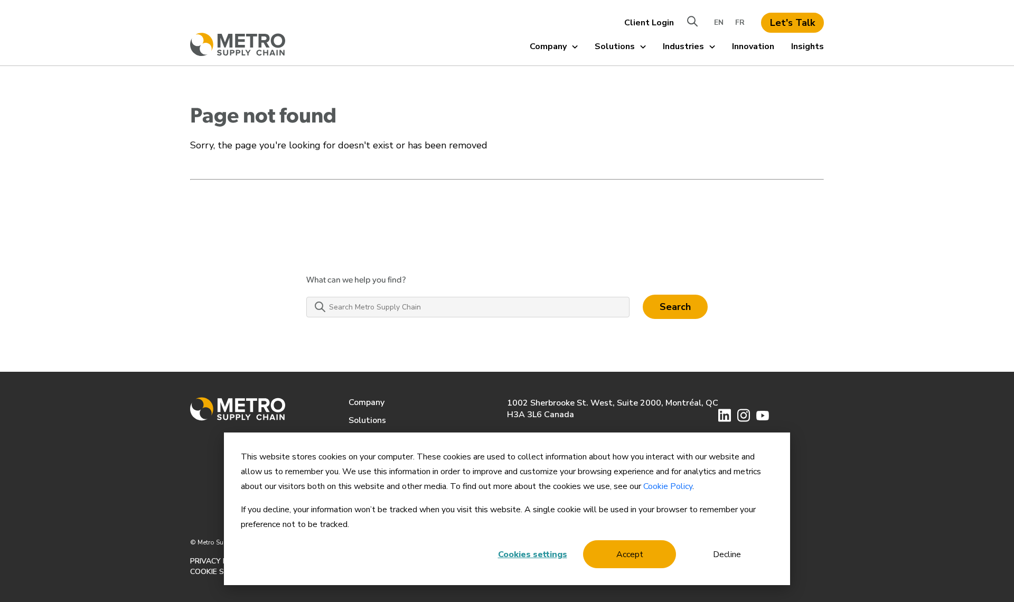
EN (719, 22)
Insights (807, 46)
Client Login (649, 23)
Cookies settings (532, 554)
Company (548, 46)
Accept (629, 554)
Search (675, 306)
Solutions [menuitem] (367, 420)
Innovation (753, 46)
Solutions (615, 46)
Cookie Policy (667, 486)
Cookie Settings (223, 572)
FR (740, 22)
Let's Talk (792, 22)
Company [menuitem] (366, 402)
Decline (727, 554)
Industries (683, 46)
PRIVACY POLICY (219, 561)
